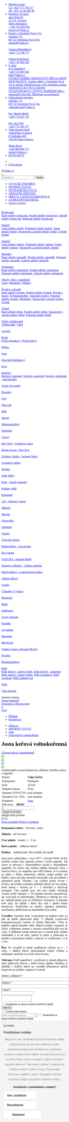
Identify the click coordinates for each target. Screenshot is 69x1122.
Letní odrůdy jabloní (12, 244)
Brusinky (6, 392)
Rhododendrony (10, 662)
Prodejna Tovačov (19, 22)
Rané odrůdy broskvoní (14, 215)
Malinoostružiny (10, 424)
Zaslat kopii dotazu (16, 1011)
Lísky (4, 282)
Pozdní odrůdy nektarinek (44, 270)
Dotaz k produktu (29, 821)
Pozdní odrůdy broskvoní (43, 215)
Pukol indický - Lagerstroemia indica (22, 572)
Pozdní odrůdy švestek (38, 292)
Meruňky (6, 254)
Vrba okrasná (8, 690)
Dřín (4, 411)
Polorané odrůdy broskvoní (38, 218)
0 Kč (4, 710)
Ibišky (4, 604)
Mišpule (5, 507)
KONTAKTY (16, 155)
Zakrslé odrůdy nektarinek (48, 273)
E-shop (37, 80)
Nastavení (18, 1114)
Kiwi (4, 366)
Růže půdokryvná (23, 678)
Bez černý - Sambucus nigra (17, 443)
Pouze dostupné (10, 700)
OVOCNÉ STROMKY (22, 183)
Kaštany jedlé (9, 488)
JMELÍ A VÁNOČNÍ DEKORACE (29, 196)
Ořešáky (26, 282)
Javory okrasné (9, 617)
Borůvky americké (33, 376)
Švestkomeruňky (19, 295)
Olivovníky (7, 520)
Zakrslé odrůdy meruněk (35, 260)
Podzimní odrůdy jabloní (39, 244)
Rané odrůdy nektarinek (14, 270)
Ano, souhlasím (16, 1095)
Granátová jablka (11, 462)
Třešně (5, 308)
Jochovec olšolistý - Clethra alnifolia (21, 565)
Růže (4, 668)
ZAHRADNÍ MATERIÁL (23, 199)
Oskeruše (6, 527)
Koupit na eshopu (12, 811)
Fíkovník (6, 405)
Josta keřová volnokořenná (23, 735)
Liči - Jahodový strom (13, 501)
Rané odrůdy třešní (12, 311)
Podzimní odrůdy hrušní (38, 228)
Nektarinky (7, 266)
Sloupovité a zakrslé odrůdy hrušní (37, 231)
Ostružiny (6, 430)
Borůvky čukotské (11, 376)
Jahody (5, 417)
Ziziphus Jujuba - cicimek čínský (19, 456)
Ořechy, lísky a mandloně (15, 279)
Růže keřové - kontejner (47, 671)
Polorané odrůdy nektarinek (16, 273)
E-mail (6, 989)
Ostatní (5, 533)
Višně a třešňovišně (12, 321)
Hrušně (5, 225)
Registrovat (14, 719)
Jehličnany (7, 610)
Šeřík (4, 684)
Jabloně (5, 241)
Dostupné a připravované (15, 703)
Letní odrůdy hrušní (12, 228)
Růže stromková (43, 674)
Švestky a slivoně (11, 289)
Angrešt (5, 331)
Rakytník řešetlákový (13, 360)
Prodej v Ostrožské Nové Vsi (24, 48)
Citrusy (5, 437)
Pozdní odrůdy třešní (35, 311)
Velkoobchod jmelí (20, 141)
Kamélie (6, 623)
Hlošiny (5, 469)
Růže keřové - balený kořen (16, 671)
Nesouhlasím (15, 1104)
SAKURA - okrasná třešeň (16, 559)
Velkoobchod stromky (24, 112)
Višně (19, 324)
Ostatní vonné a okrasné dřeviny (19, 649)
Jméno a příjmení (12, 975)
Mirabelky (25, 299)
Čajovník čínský (10, 539)
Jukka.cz (13, 725)
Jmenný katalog (17, 203)
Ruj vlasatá (7, 552)
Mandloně (14, 282)
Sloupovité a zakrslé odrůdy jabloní (39, 247)
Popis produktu (9, 821)
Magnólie (6, 636)
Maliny (5, 347)
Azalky (5, 584)
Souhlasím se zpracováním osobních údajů (29, 1004)
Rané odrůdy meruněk (13, 257)
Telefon (6, 982)
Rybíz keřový (29, 340)
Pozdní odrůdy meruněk (41, 257)
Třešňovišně (8, 324)
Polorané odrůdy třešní (38, 315)
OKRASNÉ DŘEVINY (22, 193)
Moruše (5, 514)
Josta (4, 353)
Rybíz (4, 337)
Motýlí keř (7, 642)
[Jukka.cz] (7, 170)
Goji (3, 398)
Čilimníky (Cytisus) (12, 591)
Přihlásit (13, 716)
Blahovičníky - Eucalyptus (16, 546)
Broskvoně (7, 212)
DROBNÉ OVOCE (19, 186)
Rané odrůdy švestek (13, 292)
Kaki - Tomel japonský (14, 482)
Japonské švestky (39, 295)
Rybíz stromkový (11, 340)
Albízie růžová (9, 578)
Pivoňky (6, 655)
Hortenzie (6, 597)
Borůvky (6, 372)
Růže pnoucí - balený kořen (16, 674)
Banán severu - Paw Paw (15, 450)
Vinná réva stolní (10, 385)
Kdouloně (7, 494)
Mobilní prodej (21, 7)
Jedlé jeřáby (8, 475)
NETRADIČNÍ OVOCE (22, 190)
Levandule (7, 629)
